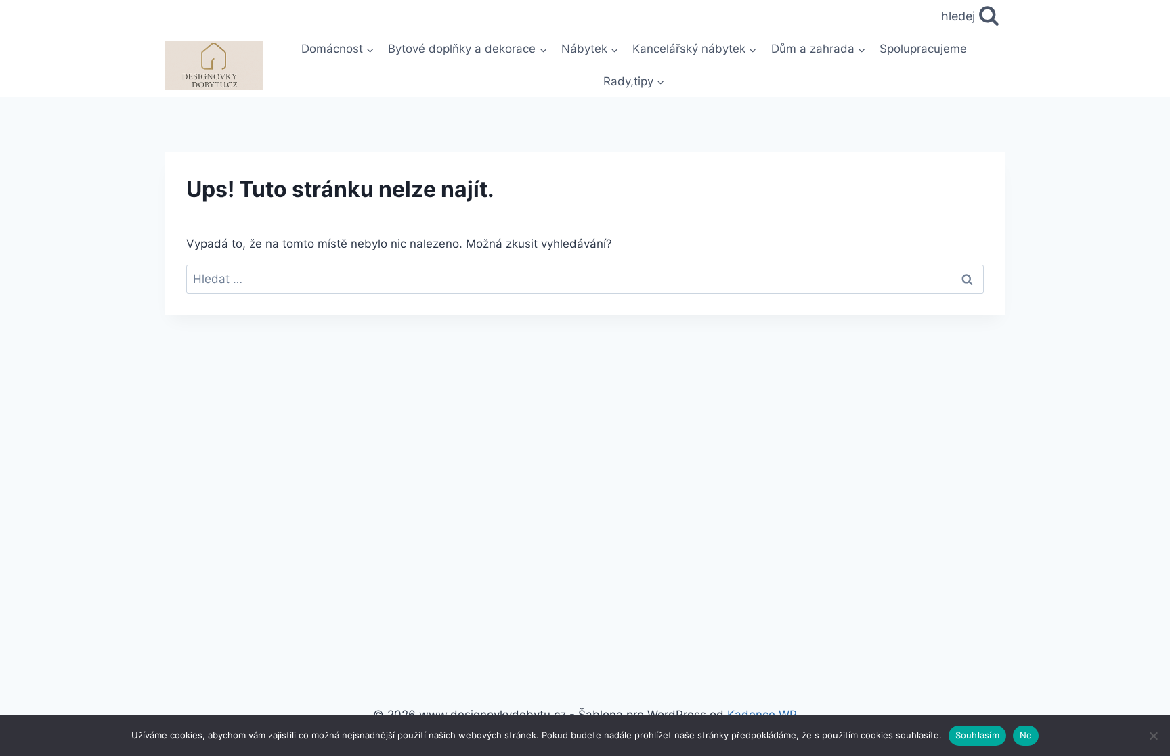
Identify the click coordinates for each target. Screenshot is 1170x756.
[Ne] (1153, 735)
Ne (1026, 735)
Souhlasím (977, 735)
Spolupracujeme (923, 48)
